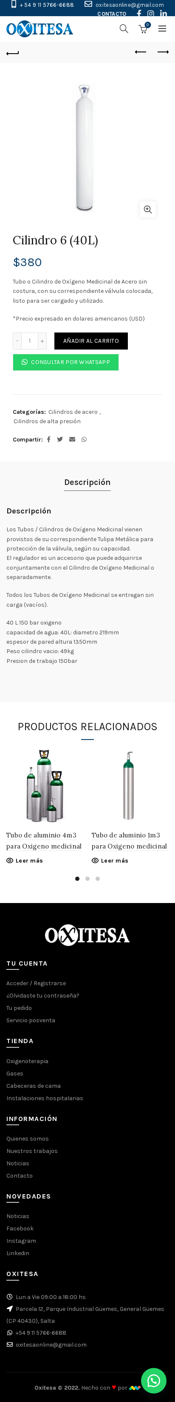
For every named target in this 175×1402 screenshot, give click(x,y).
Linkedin (17, 1253)
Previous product (141, 52)
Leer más (29, 860)
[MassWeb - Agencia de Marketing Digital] (135, 1387)
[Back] (12, 52)
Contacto (19, 1175)
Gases (14, 1073)
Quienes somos (27, 1138)
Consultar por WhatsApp (70, 362)
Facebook (20, 1228)
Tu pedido (19, 1008)
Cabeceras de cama (33, 1085)
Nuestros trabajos (32, 1151)
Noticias (17, 1163)
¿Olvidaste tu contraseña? (42, 995)
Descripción (87, 482)
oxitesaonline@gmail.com (130, 5)
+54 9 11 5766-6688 (41, 1332)
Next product (162, 52)
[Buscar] (124, 28)
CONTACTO (111, 14)
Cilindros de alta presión (47, 421)
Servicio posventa (30, 1020)
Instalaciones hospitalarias (44, 1098)
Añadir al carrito (91, 340)
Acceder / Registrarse (36, 983)
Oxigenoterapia (27, 1061)
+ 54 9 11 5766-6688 (47, 5)
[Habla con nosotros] (154, 1380)
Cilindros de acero (73, 412)
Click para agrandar (148, 209)
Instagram (21, 1240)
